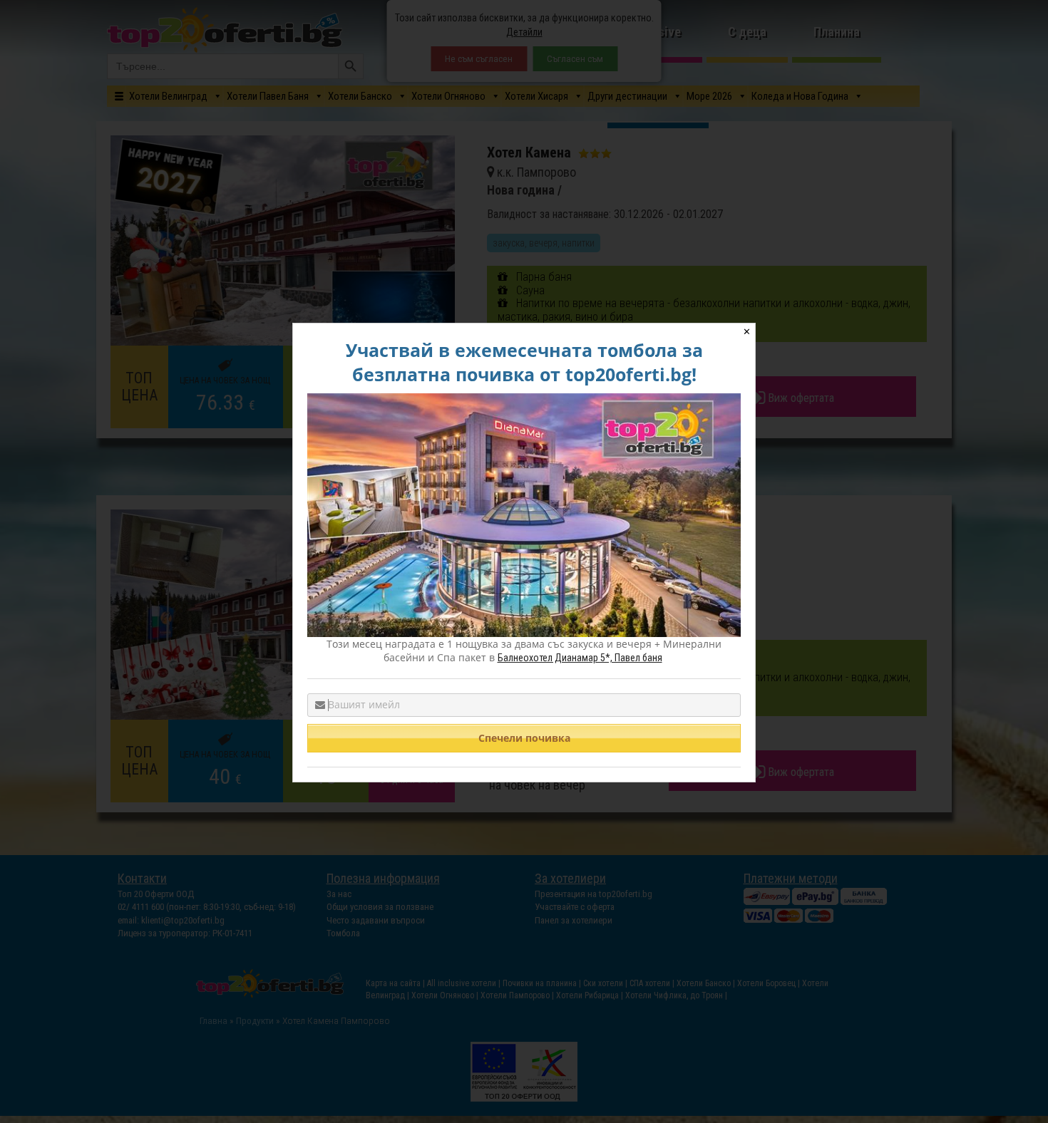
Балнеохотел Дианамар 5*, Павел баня (580, 657)
